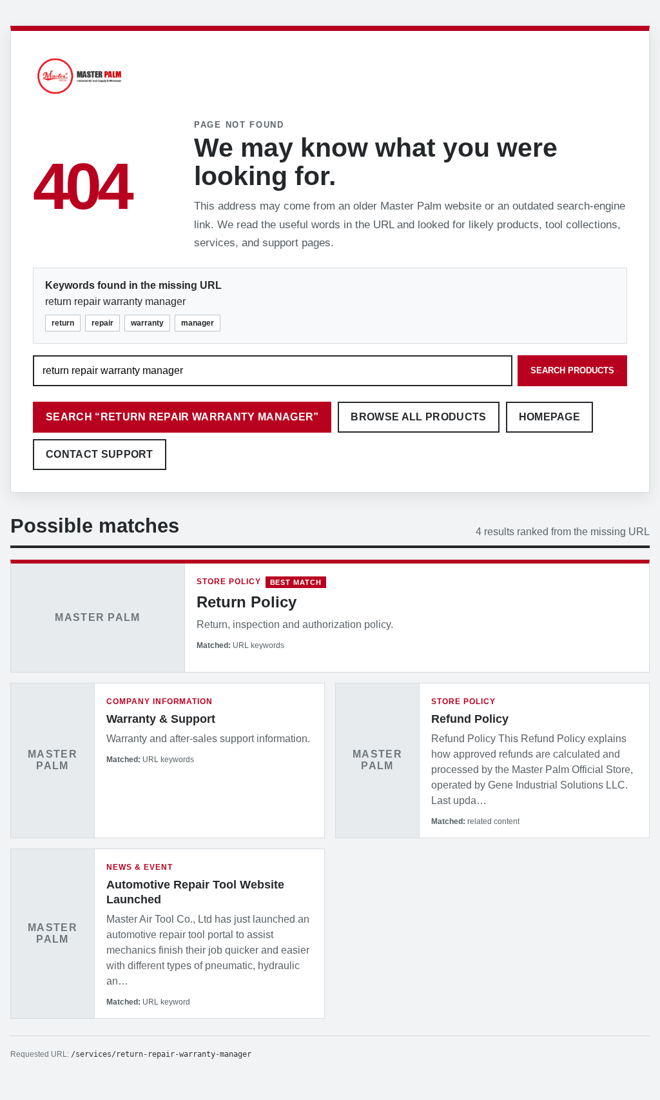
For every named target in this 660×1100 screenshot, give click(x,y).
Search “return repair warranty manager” (182, 416)
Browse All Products (418, 416)
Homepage (550, 416)
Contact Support (99, 454)
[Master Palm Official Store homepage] (79, 95)
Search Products (572, 370)
